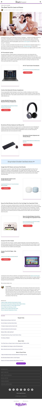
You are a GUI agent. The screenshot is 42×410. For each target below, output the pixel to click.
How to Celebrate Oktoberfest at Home (9, 310)
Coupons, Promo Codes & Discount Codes (9, 308)
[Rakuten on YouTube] (28, 390)
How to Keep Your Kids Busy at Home (8, 307)
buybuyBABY (5, 185)
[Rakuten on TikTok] (17, 390)
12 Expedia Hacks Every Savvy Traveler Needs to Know (11, 334)
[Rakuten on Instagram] (25, 390)
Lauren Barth (8, 286)
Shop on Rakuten (21, 363)
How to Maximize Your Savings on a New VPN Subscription (12, 346)
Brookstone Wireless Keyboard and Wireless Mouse (31, 140)
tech (11, 283)
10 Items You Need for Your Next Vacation (8, 329)
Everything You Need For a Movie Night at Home (10, 305)
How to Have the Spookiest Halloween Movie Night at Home (13, 303)
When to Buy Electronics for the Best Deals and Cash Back (12, 349)
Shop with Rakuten (27, 46)
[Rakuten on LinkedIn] (32, 390)
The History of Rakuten (5, 337)
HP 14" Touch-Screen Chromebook (28, 69)
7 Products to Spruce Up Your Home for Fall (9, 326)
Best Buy (38, 69)
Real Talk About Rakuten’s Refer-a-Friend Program (10, 357)
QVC (17, 256)
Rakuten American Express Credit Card (8, 320)
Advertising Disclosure (21, 393)
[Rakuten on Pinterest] (21, 390)
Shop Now (28, 72)
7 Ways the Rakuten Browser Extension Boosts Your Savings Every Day (14, 354)
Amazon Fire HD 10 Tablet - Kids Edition (7, 256)
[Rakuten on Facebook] (10, 390)
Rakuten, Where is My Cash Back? (7, 332)
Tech (2, 5)
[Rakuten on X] (13, 390)
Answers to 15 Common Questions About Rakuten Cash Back (12, 360)
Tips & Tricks (7, 5)
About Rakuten (16, 401)
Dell (33, 222)
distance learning (6, 283)
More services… (26, 401)
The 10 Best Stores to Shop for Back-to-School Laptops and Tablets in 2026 (15, 343)
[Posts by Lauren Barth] (2, 10)
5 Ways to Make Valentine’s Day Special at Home (11, 302)
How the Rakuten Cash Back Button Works (9, 323)
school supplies (27, 41)
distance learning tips (35, 275)
